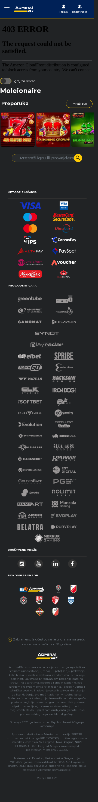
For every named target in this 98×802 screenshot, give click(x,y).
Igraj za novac (24, 81)
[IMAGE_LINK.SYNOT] (47, 332)
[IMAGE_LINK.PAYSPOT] (64, 250)
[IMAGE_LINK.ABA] (32, 587)
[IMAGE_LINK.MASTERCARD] (30, 227)
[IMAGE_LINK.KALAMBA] (64, 457)
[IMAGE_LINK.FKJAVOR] (55, 610)
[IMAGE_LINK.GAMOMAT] (30, 320)
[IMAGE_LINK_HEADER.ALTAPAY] (30, 250)
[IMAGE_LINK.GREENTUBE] (30, 298)
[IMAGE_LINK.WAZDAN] (30, 377)
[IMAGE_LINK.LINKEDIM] (55, 562)
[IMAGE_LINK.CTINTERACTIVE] (30, 434)
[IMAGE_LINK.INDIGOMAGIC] (64, 434)
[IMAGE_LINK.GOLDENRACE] (30, 480)
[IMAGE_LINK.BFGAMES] (64, 400)
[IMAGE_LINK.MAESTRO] (30, 215)
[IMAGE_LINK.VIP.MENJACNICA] (30, 261)
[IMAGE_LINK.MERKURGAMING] (47, 537)
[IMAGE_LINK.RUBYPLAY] (64, 525)
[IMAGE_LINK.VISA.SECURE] (64, 204)
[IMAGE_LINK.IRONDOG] (64, 389)
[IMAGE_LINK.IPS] (30, 238)
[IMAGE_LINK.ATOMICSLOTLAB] (30, 446)
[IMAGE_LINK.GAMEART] (30, 502)
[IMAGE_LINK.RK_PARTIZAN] (23, 599)
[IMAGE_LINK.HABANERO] (30, 457)
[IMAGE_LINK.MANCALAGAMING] (64, 502)
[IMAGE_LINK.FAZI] (64, 298)
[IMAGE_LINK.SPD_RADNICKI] (39, 599)
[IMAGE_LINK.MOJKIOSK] (30, 272)
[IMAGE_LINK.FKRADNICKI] (55, 599)
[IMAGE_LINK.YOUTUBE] (38, 562)
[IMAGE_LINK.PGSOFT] (64, 480)
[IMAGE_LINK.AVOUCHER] (64, 261)
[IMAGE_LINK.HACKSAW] (64, 377)
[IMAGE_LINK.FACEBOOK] (72, 562)
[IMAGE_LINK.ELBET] (30, 354)
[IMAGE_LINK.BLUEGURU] (64, 446)
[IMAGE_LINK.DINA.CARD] (64, 227)
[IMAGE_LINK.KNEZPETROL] (64, 272)
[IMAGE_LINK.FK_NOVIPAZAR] (71, 599)
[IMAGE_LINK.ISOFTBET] (30, 400)
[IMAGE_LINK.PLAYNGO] (30, 366)
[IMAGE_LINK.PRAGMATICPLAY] (64, 309)
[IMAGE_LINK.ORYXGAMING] (30, 468)
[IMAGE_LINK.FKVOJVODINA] (73, 587)
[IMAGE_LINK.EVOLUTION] (30, 423)
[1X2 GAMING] (64, 411)
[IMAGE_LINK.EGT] (30, 309)
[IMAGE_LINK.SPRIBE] (64, 354)
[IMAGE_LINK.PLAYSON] (64, 320)
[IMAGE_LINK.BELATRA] (30, 525)
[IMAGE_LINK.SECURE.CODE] (64, 215)
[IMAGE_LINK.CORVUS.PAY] (64, 238)
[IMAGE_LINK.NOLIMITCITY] (64, 491)
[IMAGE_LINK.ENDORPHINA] (64, 366)
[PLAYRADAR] (47, 343)
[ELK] (30, 389)
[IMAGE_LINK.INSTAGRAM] (21, 562)
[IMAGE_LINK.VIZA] (30, 204)
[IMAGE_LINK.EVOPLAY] (64, 514)
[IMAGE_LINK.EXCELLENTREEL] (64, 423)
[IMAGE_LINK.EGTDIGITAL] (64, 468)
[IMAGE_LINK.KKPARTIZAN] (58, 587)
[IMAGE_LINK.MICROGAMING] (30, 411)
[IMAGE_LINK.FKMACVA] (39, 610)
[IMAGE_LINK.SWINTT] (30, 491)
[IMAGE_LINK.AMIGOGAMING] (30, 514)
